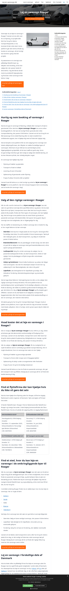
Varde (5, 499)
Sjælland (48, 2)
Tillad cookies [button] (27, 585)
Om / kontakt (57, 2)
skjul (19, 92)
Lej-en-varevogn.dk (9, 2)
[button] (34, 588)
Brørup (5, 506)
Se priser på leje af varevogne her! (34, 18)
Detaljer (48, 579)
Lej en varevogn (28, 2)
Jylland (37, 2)
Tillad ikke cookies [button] (40, 585)
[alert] (34, 583)
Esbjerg (5, 496)
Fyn (42, 2)
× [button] (67, 576)
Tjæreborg (6, 510)
